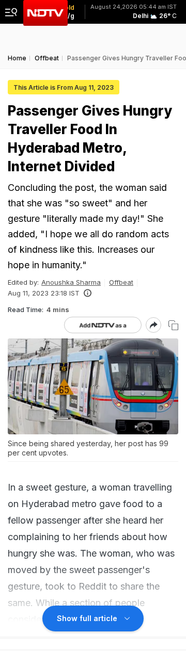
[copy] (173, 325)
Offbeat (121, 282)
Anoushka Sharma (71, 282)
